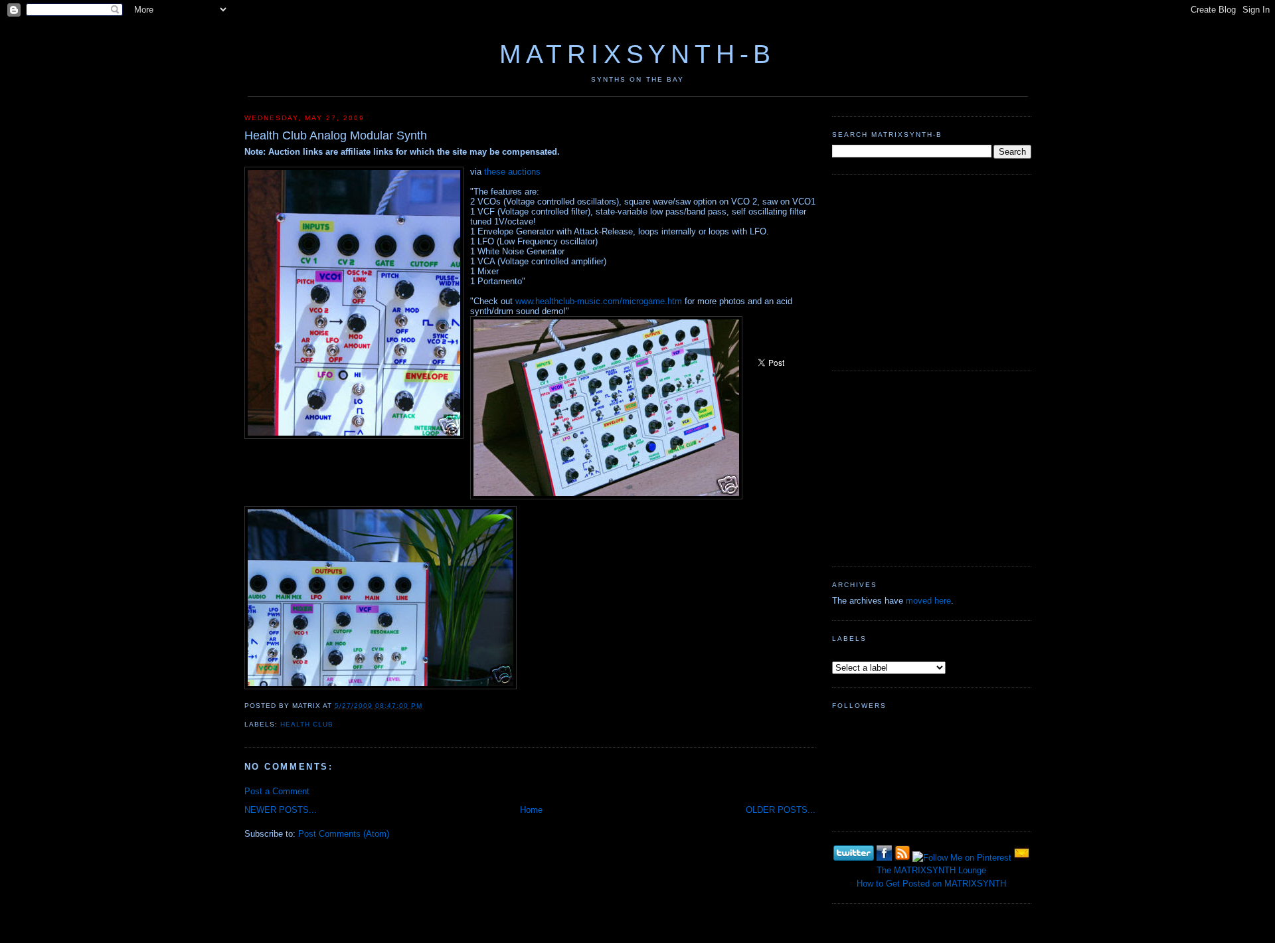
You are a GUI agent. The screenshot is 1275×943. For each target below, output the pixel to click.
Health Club (306, 724)
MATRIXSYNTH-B (637, 54)
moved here (928, 601)
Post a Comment (276, 791)
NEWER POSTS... (280, 810)
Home (531, 810)
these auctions (512, 172)
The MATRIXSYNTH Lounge (931, 870)
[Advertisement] (931, 271)
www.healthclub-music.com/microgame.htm (598, 301)
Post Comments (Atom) (343, 834)
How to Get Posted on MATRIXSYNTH (931, 884)
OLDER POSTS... (780, 810)
